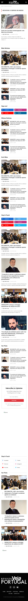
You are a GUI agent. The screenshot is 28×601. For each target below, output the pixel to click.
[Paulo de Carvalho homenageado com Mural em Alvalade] (14, 21)
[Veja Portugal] (14, 2)
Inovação (9, 591)
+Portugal (15, 591)
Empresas (21, 591)
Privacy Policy (13, 405)
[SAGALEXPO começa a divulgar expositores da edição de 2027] (5, 90)
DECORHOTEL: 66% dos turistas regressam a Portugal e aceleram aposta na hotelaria (13, 68)
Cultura (11, 593)
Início (2, 6)
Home (4, 591)
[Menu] (2, 2)
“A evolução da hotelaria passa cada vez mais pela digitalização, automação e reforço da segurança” (13, 333)
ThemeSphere (21, 597)
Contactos (16, 593)
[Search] (26, 2)
